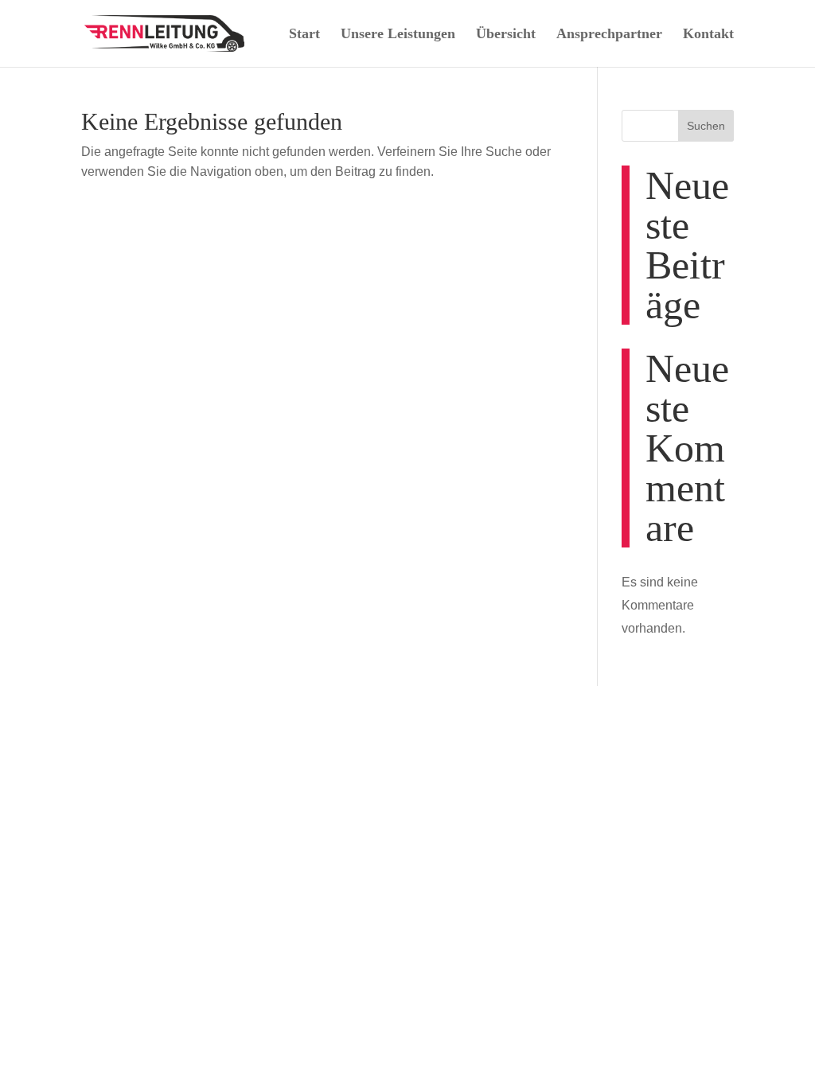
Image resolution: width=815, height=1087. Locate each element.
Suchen (706, 125)
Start (304, 33)
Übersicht (506, 33)
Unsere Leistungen (398, 33)
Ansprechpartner (609, 33)
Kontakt (708, 33)
